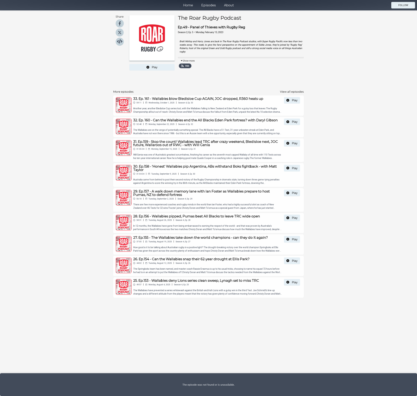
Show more (189, 60)
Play (155, 67)
